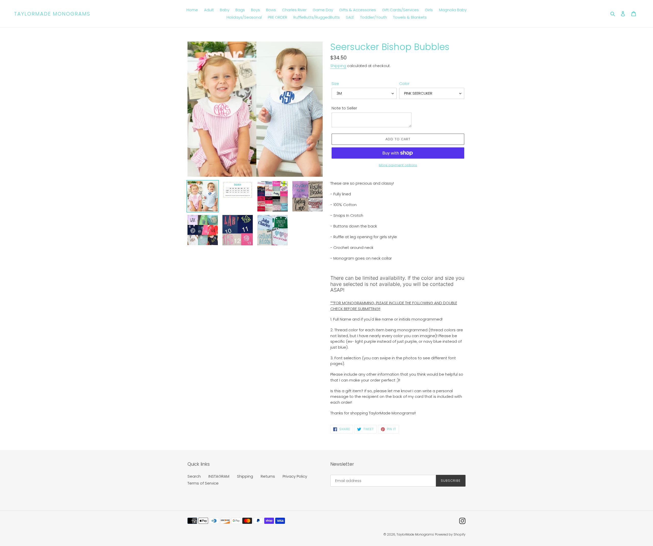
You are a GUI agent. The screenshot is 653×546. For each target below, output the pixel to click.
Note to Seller (344, 108)
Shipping (338, 65)
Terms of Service (203, 483)
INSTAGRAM (218, 476)
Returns (268, 476)
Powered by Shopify (450, 534)
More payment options (398, 165)
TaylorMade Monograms (52, 14)
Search (194, 476)
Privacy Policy (295, 476)
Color (404, 83)
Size (335, 83)
